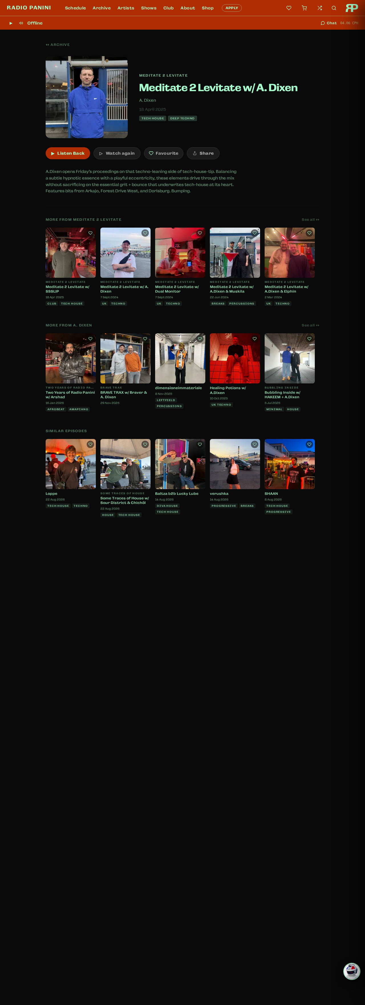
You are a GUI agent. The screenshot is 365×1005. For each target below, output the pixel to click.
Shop (208, 8)
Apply (232, 8)
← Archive (58, 45)
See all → (310, 220)
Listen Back (67, 153)
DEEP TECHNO (182, 118)
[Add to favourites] (90, 233)
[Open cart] (304, 8)
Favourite (167, 153)
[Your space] (288, 8)
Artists (125, 8)
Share (207, 153)
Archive (101, 8)
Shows (149, 8)
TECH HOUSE (152, 118)
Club (168, 8)
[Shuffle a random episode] (319, 8)
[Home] (352, 8)
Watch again (117, 153)
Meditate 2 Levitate (163, 75)
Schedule (75, 8)
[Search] (333, 8)
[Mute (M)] (21, 23)
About (188, 8)
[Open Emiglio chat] (351, 971)
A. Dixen (147, 100)
